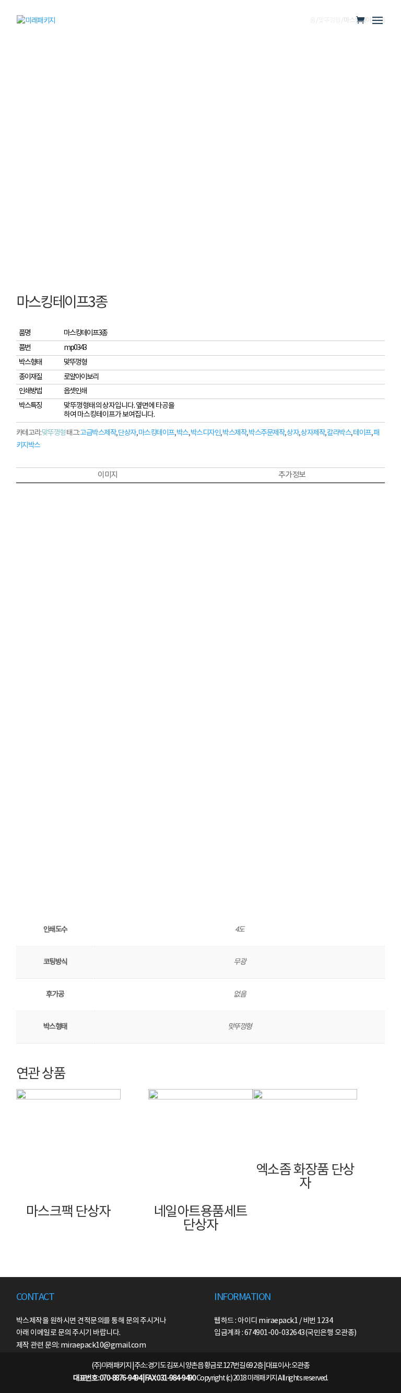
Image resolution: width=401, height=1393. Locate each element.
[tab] (107, 475)
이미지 (107, 475)
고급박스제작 (98, 433)
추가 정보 (291, 475)
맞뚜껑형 (54, 433)
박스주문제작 (267, 433)
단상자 (127, 433)
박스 (182, 433)
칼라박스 (339, 433)
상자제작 (313, 433)
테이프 (362, 433)
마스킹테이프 (156, 433)
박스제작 (234, 433)
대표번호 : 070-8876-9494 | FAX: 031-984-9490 (134, 1378)
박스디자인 (206, 433)
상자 (293, 433)
